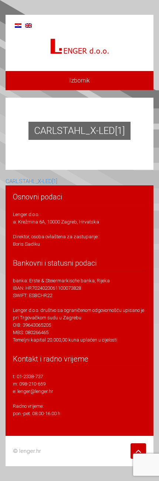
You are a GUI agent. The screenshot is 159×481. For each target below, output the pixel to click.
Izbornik (79, 80)
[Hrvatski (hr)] (18, 24)
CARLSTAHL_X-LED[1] (31, 181)
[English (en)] (28, 24)
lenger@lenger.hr (35, 391)
